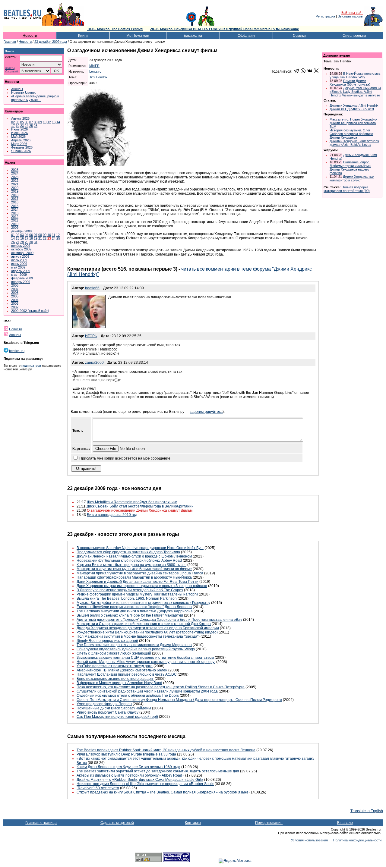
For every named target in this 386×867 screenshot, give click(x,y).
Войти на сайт (352, 12)
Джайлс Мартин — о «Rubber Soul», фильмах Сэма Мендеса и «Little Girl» (140, 779)
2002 (14, 307)
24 (26, 125)
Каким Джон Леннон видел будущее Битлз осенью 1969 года (128, 767)
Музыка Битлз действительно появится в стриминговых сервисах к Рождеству (143, 603)
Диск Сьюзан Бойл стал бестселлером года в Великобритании (140, 506)
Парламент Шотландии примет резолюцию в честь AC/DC (127, 674)
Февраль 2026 (22, 147)
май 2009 (18, 267)
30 (31, 242)
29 (26, 242)
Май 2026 (18, 136)
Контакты (193, 823)
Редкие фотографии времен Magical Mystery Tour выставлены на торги (137, 594)
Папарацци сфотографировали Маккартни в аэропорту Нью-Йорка (134, 577)
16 (22, 238)
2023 (14, 177)
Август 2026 (20, 118)
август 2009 (20, 256)
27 (17, 242)
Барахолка (193, 35)
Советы (9, 68)
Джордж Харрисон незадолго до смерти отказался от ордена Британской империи (148, 628)
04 (26, 235)
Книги (83, 35)
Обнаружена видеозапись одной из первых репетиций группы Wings (136, 649)
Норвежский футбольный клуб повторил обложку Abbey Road (129, 560)
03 (17, 122)
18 (31, 238)
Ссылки (299, 35)
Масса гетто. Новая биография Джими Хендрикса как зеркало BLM (353, 123)
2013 (14, 213)
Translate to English (366, 811)
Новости (30, 35)
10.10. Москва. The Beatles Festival (115, 29)
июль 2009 (19, 260)
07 (31, 122)
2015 (14, 206)
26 (35, 125)
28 (22, 242)
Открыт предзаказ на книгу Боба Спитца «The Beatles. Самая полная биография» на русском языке (162, 792)
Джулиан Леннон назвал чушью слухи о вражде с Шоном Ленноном (134, 556)
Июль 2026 (19, 129)
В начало (345, 823)
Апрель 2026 (20, 140)
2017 (14, 198)
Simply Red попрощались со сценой (107, 641)
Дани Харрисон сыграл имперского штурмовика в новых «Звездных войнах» (142, 586)
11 (53, 235)
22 (44, 238)
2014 (14, 209)
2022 (14, 180)
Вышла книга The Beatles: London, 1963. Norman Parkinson (127, 598)
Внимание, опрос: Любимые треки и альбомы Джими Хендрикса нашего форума (350, 167)
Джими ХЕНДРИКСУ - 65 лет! (352, 109)
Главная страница (41, 823)
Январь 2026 (21, 151)
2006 (14, 292)
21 (40, 238)
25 (31, 125)
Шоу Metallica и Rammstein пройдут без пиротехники (132, 502)
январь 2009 (20, 282)
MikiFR (94, 66)
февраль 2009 (22, 278)
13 (53, 122)
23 (22, 125)
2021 (14, 184)
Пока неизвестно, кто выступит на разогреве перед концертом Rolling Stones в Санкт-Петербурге (161, 687)
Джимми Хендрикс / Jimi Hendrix (354, 105)
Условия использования (309, 840)
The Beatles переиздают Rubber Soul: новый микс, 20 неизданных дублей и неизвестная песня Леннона (166, 750)
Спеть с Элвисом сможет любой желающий (114, 653)
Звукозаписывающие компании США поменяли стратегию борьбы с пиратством (145, 657)
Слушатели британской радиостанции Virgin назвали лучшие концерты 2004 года (147, 691)
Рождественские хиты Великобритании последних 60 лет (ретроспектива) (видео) (147, 632)
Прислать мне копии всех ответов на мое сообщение (124, 458)
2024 (14, 173)
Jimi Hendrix (98, 77)
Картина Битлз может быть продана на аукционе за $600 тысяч (131, 565)
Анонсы (17, 89)
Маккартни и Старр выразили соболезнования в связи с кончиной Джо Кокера (144, 624)
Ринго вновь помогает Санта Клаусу (107, 712)
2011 (14, 220)
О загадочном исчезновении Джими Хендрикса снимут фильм (139, 510)
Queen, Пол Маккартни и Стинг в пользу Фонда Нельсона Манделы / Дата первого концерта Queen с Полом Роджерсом (179, 700)
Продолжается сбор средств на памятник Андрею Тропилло (128, 552)
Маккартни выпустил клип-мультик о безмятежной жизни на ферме (134, 569)
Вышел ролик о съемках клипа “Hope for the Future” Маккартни (130, 615)
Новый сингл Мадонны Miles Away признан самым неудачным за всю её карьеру (146, 662)
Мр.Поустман (137, 35)
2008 (14, 285)
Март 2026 (19, 144)
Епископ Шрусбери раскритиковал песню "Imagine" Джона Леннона (134, 607)
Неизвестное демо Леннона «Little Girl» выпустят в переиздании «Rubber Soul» (145, 784)
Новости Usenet (23, 92)
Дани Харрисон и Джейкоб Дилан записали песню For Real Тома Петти (137, 582)
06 (26, 122)
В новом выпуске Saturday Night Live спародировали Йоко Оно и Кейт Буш (140, 548)
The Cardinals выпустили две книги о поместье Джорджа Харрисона (135, 611)
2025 (14, 169)
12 (49, 122)
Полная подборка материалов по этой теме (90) (347, 189)
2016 (14, 202)
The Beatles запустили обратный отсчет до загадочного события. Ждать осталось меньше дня (158, 771)
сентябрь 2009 (22, 253)
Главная (10, 41)
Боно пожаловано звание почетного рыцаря (115, 679)
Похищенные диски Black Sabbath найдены (114, 708)
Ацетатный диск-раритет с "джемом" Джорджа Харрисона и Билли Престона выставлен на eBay (159, 619)
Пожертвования (269, 823)
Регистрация (325, 16)
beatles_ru (16, 351)
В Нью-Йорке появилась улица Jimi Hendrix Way (355, 75)
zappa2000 (94, 362)
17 (13, 125)
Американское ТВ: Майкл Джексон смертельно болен (122, 670)
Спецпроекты (354, 35)
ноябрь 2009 (20, 245)
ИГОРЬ (91, 336)
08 (35, 122)
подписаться (31, 365)
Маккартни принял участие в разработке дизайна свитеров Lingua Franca (140, 573)
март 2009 (19, 274)
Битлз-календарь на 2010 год (112, 515)
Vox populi (11, 71)
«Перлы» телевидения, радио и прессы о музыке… (35, 98)
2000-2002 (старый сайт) (30, 311)
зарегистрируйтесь (206, 412)
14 (58, 122)
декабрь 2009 (21, 231)
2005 (14, 296)
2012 (14, 216)
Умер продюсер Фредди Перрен (104, 704)
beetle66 (92, 288)
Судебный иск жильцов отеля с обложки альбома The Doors (128, 695)
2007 (14, 289)
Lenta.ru (95, 71)
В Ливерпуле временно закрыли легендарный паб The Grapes (130, 590)
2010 (14, 224)
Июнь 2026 (19, 133)
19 (17, 125)
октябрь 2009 (21, 249)
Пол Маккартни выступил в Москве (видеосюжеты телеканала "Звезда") (138, 636)
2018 (14, 195)
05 (22, 122)
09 (40, 122)
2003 (14, 303)
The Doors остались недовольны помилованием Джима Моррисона (134, 645)
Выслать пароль (350, 16)
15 (17, 238)
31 (35, 242)
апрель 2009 (20, 271)
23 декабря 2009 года (50, 41)
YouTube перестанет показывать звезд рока (115, 666)
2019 (14, 191)
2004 (14, 300)
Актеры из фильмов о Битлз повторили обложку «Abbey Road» (130, 775)
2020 (14, 188)
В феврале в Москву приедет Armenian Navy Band (119, 683)
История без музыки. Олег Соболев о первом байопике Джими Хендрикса (351, 133)
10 (44, 122)
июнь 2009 (19, 263)
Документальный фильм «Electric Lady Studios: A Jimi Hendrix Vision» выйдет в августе (355, 91)
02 (13, 122)
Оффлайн (246, 35)
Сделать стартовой (117, 823)
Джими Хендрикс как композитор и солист (352, 178)
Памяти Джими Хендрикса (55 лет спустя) (350, 82)
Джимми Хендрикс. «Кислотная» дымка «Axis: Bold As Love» (354, 142)
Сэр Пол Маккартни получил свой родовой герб (117, 717)
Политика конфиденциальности (357, 840)
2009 (14, 227)
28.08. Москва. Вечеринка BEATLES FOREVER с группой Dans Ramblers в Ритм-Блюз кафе (224, 29)
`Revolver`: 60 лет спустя (98, 788)
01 (13, 235)
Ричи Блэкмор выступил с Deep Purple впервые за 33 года (126, 754)
